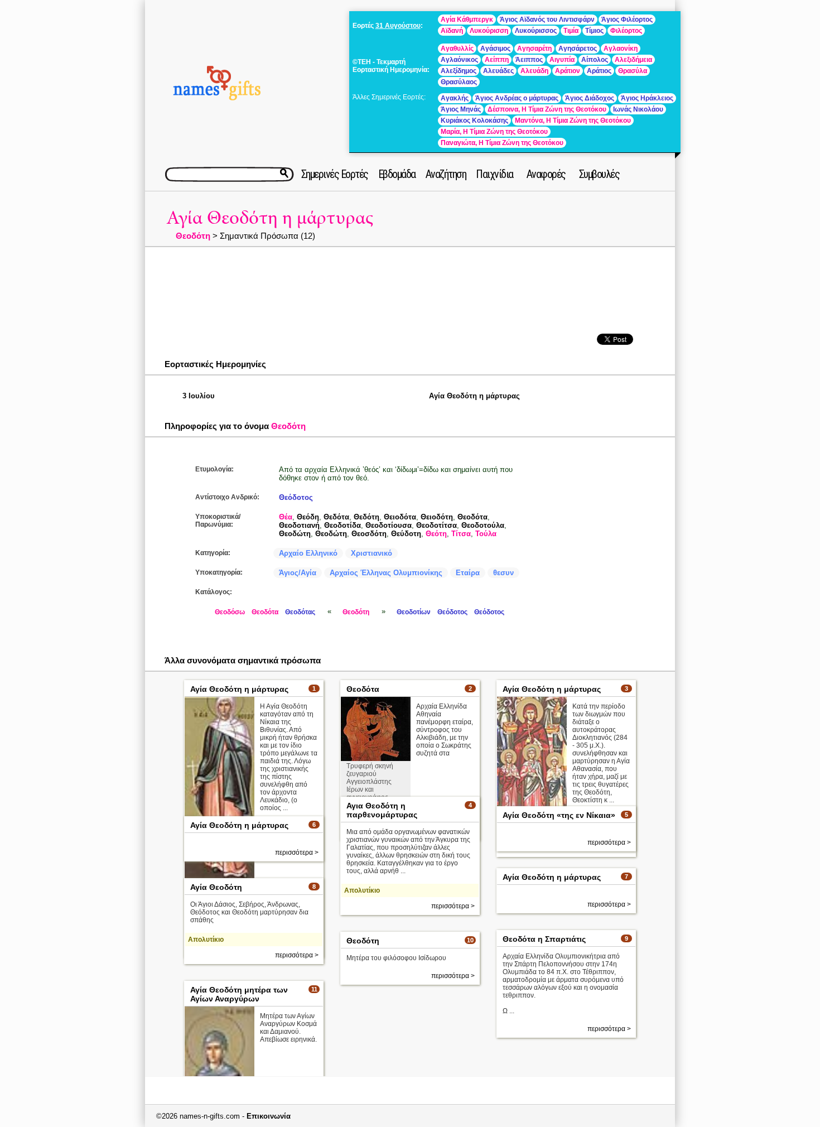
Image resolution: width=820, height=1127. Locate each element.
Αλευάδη (534, 71)
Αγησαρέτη (534, 48)
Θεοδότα (472, 517)
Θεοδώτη (295, 533)
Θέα (285, 517)
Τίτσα (461, 533)
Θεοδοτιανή (299, 525)
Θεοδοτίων (414, 612)
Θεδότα (336, 517)
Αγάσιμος (495, 48)
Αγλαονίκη (621, 48)
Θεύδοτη (406, 533)
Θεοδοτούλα (482, 525)
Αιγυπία (562, 60)
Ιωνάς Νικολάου (638, 109)
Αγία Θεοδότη (216, 887)
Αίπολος (594, 60)
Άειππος (529, 60)
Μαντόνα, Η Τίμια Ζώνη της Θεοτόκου (573, 120)
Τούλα (485, 533)
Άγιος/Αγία (297, 573)
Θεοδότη (193, 235)
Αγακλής (455, 98)
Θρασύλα (632, 71)
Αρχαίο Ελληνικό (308, 553)
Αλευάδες (498, 71)
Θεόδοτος (296, 497)
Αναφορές (546, 174)
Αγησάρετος (577, 48)
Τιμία (570, 31)
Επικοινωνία (269, 1116)
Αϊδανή (452, 31)
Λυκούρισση (489, 31)
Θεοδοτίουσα (388, 525)
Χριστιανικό (371, 553)
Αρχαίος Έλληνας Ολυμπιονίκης (386, 573)
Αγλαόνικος (459, 60)
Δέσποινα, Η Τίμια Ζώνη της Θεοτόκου (547, 109)
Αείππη (497, 60)
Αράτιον (567, 71)
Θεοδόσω (230, 612)
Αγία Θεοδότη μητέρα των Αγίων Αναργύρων (239, 994)
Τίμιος (594, 31)
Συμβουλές (599, 174)
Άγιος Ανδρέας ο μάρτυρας (516, 98)
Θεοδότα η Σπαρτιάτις (544, 939)
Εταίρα (468, 573)
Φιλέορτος (626, 31)
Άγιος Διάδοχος (589, 98)
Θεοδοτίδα (342, 525)
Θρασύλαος (459, 82)
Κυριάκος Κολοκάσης (474, 120)
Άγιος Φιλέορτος (627, 19)
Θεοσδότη (369, 533)
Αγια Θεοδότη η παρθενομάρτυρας (381, 810)
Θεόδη (308, 517)
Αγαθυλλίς (457, 48)
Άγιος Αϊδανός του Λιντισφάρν (547, 19)
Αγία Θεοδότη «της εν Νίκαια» (559, 815)
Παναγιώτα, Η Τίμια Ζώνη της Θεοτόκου (502, 143)
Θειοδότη (437, 517)
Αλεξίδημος (458, 71)
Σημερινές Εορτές (334, 174)
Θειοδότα (400, 517)
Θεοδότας (300, 612)
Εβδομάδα (397, 174)
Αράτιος (599, 71)
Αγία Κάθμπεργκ (467, 19)
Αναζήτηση (446, 174)
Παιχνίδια (494, 174)
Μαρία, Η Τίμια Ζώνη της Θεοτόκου (494, 132)
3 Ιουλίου (198, 396)
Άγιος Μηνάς (461, 109)
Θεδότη (366, 517)
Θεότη (436, 533)
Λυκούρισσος (536, 31)
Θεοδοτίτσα (436, 525)
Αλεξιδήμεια (633, 60)
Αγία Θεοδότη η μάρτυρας (269, 218)
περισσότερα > (453, 906)
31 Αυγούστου (398, 26)
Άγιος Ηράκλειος (647, 98)
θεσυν (503, 573)
